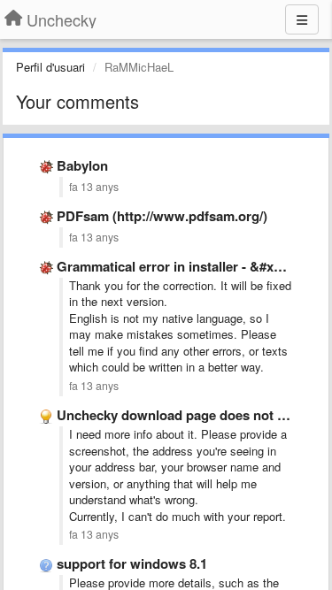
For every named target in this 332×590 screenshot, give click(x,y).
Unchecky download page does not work (182, 415)
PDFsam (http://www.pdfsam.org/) (162, 216)
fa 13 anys (94, 187)
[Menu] (302, 19)
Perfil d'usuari (50, 66)
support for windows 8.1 (132, 563)
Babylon (82, 165)
